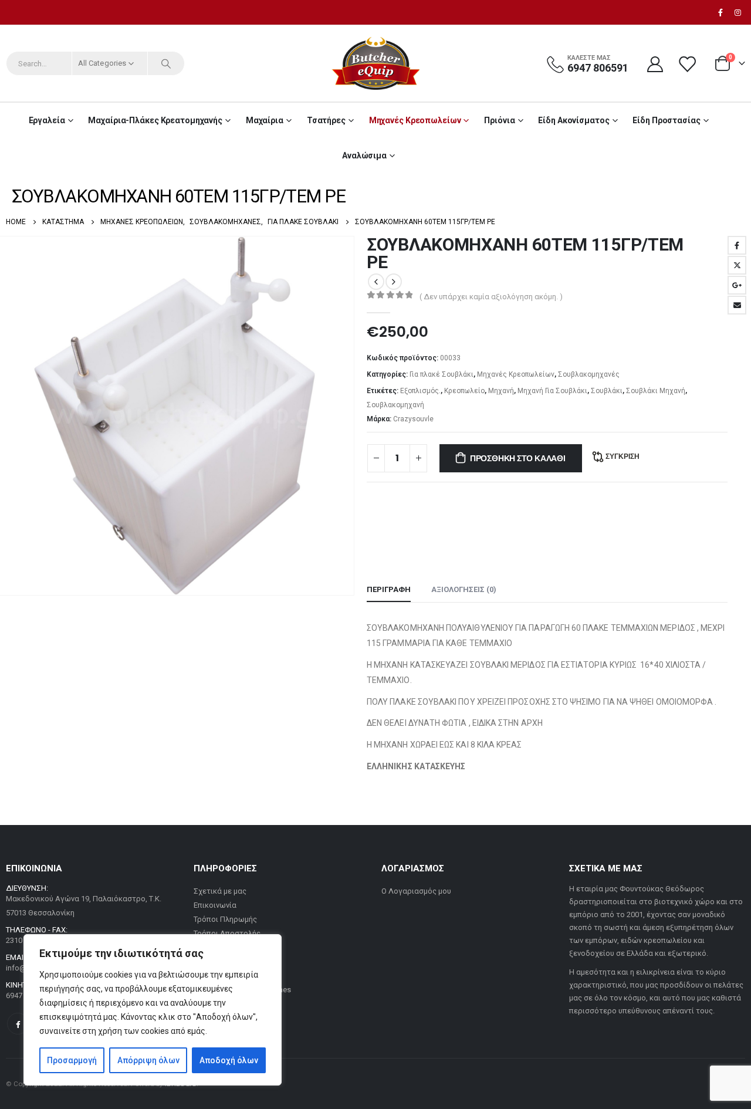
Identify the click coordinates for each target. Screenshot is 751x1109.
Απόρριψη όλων (148, 1060)
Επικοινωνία (215, 905)
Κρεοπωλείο (464, 391)
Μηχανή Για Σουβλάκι (552, 391)
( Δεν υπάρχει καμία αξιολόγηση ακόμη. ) (491, 296)
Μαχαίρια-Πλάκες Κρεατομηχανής (155, 120)
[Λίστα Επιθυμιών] (688, 64)
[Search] (166, 63)
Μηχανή (501, 391)
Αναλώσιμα (364, 155)
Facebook (737, 245)
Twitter (737, 265)
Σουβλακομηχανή (395, 405)
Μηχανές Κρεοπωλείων (415, 120)
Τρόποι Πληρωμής (225, 919)
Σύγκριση (622, 456)
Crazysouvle (413, 419)
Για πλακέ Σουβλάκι (441, 374)
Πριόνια (499, 120)
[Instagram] (737, 12)
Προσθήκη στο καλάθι (518, 458)
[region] (152, 1010)
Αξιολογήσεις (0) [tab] (463, 589)
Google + (737, 285)
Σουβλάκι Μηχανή (655, 391)
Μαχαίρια (264, 120)
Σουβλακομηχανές (589, 374)
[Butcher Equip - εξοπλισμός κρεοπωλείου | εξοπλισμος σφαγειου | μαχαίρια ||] (375, 63)
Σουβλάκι (607, 391)
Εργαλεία (47, 120)
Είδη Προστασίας (666, 120)
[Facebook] (720, 12)
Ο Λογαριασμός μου (416, 891)
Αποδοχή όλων (228, 1060)
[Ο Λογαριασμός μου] (654, 64)
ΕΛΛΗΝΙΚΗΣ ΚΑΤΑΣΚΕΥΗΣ (417, 766)
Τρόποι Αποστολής (227, 933)
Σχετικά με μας (220, 891)
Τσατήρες (326, 120)
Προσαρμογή (72, 1060)
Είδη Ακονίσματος (573, 120)
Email (737, 305)
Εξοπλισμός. (420, 391)
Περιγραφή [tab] (389, 589)
